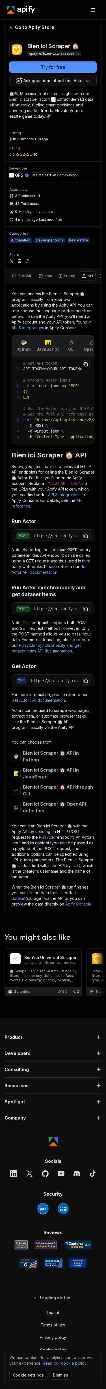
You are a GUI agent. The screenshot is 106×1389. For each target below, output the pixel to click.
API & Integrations (28, 327)
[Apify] (21, 10)
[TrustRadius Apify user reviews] (53, 1263)
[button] (53, 1037)
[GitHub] (45, 1173)
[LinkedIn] (13, 1173)
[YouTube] (61, 1173)
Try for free (53, 67)
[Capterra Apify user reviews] (78, 1244)
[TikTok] (92, 1173)
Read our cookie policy (64, 1363)
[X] (29, 1173)
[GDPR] (43, 1208)
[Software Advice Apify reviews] (45, 1244)
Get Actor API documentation (38, 700)
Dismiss (60, 1375)
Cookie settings (28, 1375)
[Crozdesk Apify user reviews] (77, 1263)
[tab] (21, 276)
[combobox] (53, 80)
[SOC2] (63, 1208)
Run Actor (48, 837)
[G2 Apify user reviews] (29, 1263)
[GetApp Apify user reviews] (21, 1244)
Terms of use (53, 1324)
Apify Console (78, 904)
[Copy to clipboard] (86, 364)
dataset (18, 898)
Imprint (53, 1312)
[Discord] (76, 1173)
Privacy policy (53, 1337)
